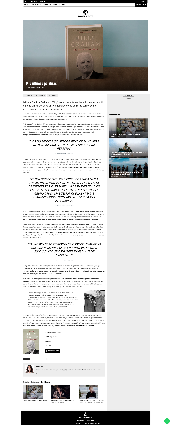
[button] (142, 1)
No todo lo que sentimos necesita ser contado (35, 400)
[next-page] (27, 406)
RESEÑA (33, 359)
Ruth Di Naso (31, 87)
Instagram (128, 95)
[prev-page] (24, 406)
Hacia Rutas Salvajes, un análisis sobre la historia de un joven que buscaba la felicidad (128, 153)
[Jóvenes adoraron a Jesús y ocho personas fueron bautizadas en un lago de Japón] (128, 170)
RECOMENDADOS (41, 359)
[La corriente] (85, 13)
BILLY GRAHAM (50, 359)
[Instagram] (37, 374)
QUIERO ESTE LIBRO (52, 351)
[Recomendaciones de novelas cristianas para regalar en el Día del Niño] (64, 392)
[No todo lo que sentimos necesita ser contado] (36, 392)
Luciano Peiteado (114, 176)
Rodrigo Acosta (114, 156)
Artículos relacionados (31, 382)
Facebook (128, 98)
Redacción (113, 136)
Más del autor (45, 382)
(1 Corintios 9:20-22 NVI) (84, 326)
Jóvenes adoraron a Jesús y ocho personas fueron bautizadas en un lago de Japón (126, 173)
